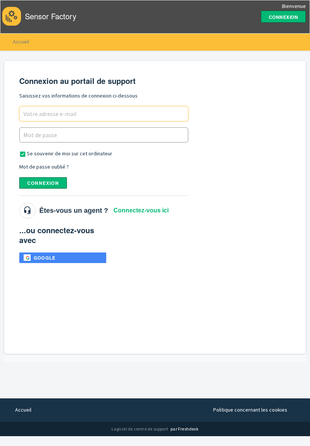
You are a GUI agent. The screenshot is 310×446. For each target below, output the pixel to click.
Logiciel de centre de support (140, 429)
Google (45, 257)
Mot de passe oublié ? (44, 166)
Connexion (43, 183)
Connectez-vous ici (141, 210)
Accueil (21, 41)
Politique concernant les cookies (250, 409)
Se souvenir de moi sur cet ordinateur (69, 153)
